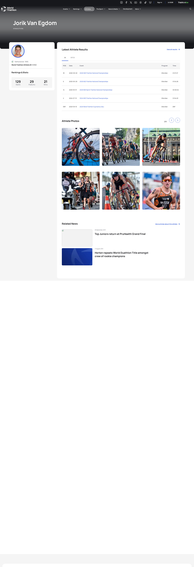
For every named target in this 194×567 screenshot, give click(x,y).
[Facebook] (126, 3)
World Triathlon (8, 8)
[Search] (190, 8)
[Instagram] (121, 3)
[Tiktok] (145, 3)
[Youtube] (135, 3)
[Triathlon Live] (183, 2)
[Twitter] (131, 3)
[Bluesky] (150, 3)
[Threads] (140, 3)
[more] (81, 148)
